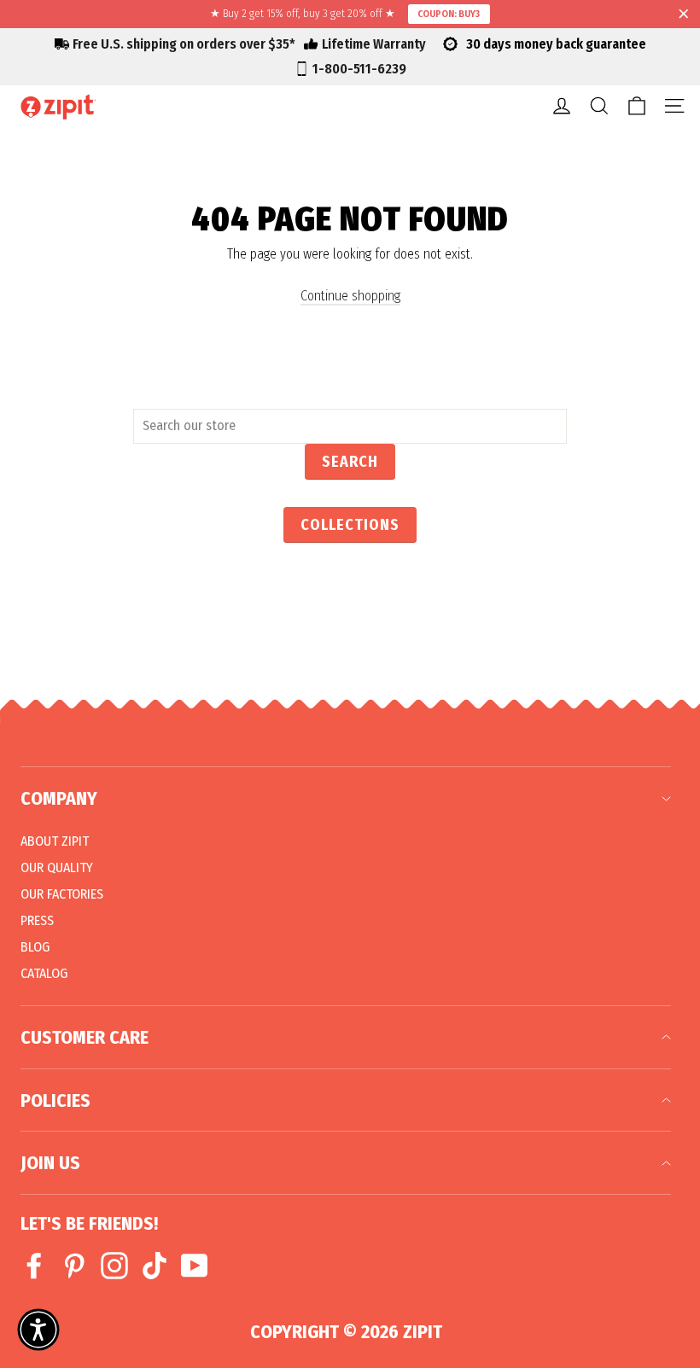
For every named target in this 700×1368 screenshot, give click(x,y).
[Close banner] (683, 14)
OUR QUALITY (56, 867)
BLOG (35, 947)
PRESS (37, 920)
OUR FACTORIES (61, 894)
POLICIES (55, 1100)
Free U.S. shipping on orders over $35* (184, 44)
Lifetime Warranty (374, 44)
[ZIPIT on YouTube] (194, 1265)
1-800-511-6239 (359, 69)
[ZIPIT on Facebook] (34, 1265)
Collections (350, 524)
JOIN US (50, 1162)
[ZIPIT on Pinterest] (74, 1265)
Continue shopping (350, 296)
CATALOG (43, 973)
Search (350, 461)
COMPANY (58, 798)
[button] (38, 1329)
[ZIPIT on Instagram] (114, 1265)
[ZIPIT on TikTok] (154, 1265)
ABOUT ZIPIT (54, 841)
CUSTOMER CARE (84, 1037)
